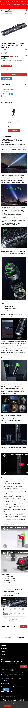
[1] (15, 49)
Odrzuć (21, 706)
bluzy (21, 391)
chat (6, 689)
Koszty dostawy (6, 84)
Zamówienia (4, 654)
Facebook (6, 678)
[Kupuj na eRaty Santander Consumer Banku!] (6, 78)
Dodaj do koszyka (14, 74)
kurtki (16, 147)
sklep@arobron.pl (19, 686)
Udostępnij (9, 94)
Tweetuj (12, 94)
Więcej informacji (15, 706)
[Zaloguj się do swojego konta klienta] (23, 11)
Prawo (3, 651)
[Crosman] (20, 637)
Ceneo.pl (13, 678)
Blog (5, 680)
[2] (16, 49)
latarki (13, 151)
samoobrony (18, 386)
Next (26, 637)
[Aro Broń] (7, 637)
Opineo (19, 678)
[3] (17, 49)
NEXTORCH (3, 49)
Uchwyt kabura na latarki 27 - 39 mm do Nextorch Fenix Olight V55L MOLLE (14, 123)
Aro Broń (3, 645)
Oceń (26, 49)
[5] (19, 49)
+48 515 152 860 (7, 686)
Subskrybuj (23, 666)
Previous (2, 637)
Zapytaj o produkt (6, 65)
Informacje (4, 648)
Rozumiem (7, 706)
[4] (18, 49)
